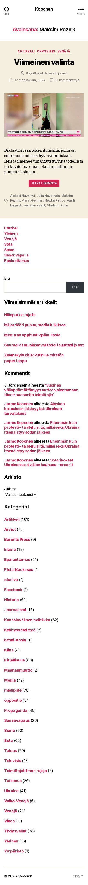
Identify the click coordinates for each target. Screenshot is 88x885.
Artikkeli (26, 51)
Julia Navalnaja (48, 196)
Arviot (10, 529)
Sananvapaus (16, 255)
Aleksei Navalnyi (22, 196)
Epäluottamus (16, 261)
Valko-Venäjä (16, 801)
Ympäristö (14, 851)
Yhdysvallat (15, 831)
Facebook (13, 589)
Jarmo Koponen (56, 73)
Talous (10, 750)
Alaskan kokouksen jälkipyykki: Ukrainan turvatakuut (34, 409)
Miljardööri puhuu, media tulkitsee (35, 325)
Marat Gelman (32, 200)
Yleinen (11, 233)
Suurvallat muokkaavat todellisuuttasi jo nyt (44, 345)
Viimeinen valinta (44, 62)
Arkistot (10, 489)
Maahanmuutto (18, 670)
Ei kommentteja (67, 80)
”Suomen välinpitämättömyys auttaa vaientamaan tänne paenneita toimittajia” (41, 390)
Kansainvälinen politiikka (27, 620)
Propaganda (15, 710)
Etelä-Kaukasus (18, 569)
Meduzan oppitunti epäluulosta (32, 335)
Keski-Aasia (15, 640)
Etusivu (11, 228)
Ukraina (11, 791)
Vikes (9, 821)
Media (10, 680)
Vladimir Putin (57, 205)
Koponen (44, 9)
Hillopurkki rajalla (19, 315)
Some (9, 250)
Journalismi (15, 610)
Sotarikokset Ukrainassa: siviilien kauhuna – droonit (38, 462)
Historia (11, 599)
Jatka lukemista (44, 183)
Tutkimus (13, 780)
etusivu (11, 579)
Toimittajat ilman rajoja (25, 770)
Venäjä (63, 51)
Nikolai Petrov (55, 200)
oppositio (46, 51)
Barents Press (17, 539)
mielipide (13, 690)
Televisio (12, 760)
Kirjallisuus (14, 660)
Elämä (10, 549)
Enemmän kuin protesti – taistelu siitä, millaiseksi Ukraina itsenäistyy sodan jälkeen (41, 427)
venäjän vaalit (34, 205)
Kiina (9, 650)
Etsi (7, 278)
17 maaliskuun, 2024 (30, 80)
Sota (8, 244)
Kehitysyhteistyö (19, 630)
